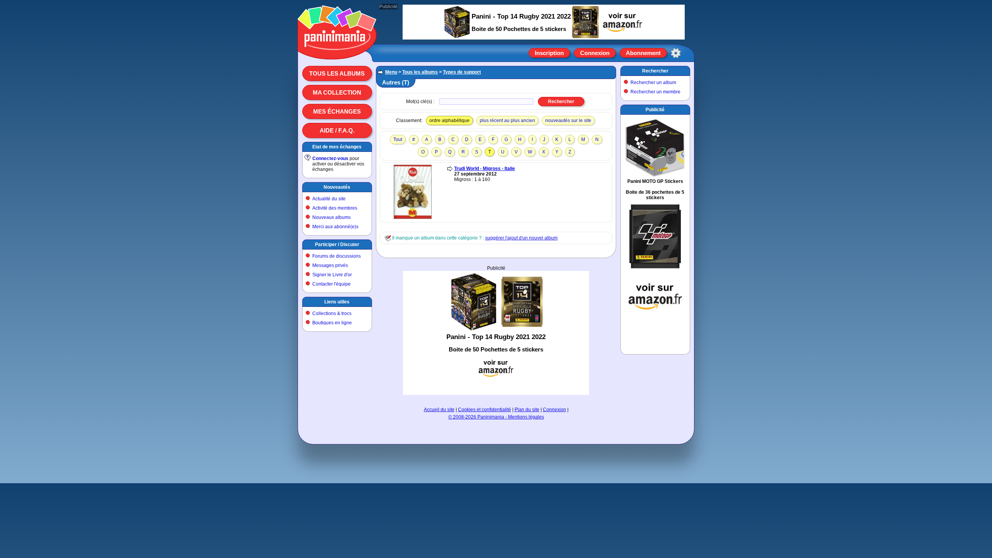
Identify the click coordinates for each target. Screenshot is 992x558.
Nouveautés (337, 187)
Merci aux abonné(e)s (335, 226)
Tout (397, 139)
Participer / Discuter (337, 244)
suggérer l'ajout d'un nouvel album (521, 238)
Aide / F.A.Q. (337, 130)
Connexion (595, 53)
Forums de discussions (336, 256)
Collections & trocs (331, 313)
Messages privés (330, 265)
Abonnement (643, 53)
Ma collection (337, 92)
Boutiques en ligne (332, 323)
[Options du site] (676, 53)
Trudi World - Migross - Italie (484, 168)
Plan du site (527, 409)
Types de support (462, 72)
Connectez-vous (330, 158)
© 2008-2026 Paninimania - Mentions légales (496, 417)
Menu (391, 72)
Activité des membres (334, 208)
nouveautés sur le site (568, 120)
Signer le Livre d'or (332, 274)
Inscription (549, 53)
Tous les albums (337, 73)
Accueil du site (439, 409)
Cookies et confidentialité (484, 409)
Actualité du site (329, 199)
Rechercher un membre (655, 92)
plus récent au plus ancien (507, 120)
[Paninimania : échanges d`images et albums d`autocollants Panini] (337, 50)
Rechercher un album (653, 82)
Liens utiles (337, 302)
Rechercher (655, 71)
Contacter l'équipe (331, 284)
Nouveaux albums (331, 217)
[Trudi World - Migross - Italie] (413, 217)
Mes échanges (337, 111)
